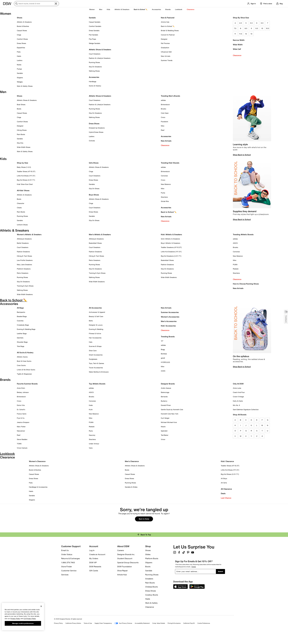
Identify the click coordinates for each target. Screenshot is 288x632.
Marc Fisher (21, 426)
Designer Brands (168, 383)
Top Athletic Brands (97, 383)
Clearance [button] (190, 9)
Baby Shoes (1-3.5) (24, 167)
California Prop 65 (189, 623)
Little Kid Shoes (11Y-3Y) (26, 176)
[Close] (41, 606)
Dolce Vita (21, 405)
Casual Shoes (22, 30)
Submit (220, 571)
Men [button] (100, 9)
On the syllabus (241, 356)
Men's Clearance (132, 461)
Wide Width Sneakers (25, 294)
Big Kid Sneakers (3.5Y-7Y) (171, 256)
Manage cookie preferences (23, 623)
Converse (164, 176)
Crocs (163, 117)
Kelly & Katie (238, 401)
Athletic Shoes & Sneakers (100, 49)
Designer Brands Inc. (126, 554)
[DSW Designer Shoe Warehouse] (7, 3)
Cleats (19, 207)
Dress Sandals (94, 30)
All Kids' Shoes (23, 190)
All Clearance (226, 489)
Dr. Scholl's (21, 409)
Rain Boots (21, 134)
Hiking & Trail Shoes (24, 256)
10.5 (267, 28)
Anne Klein (21, 388)
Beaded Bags (22, 316)
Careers (120, 550)
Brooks (163, 109)
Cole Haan (165, 113)
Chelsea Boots (151, 586)
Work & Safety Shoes (25, 86)
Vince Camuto (22, 448)
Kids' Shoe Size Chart (25, 184)
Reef (162, 130)
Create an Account (97, 554)
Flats (18, 52)
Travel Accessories (96, 367)
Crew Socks (21, 365)
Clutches (20, 320)
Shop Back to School (242, 154)
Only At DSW (238, 383)
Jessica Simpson (23, 422)
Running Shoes (94, 62)
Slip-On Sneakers (95, 66)
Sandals (20, 73)
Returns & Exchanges (70, 558)
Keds (91, 405)
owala (163, 371)
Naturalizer (21, 431)
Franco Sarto (21, 414)
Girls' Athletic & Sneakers (170, 239)
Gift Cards (93, 570)
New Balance (166, 184)
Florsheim (164, 121)
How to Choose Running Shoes (246, 283)
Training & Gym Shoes (25, 286)
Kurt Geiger (165, 418)
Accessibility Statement (142, 623)
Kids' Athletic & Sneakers (171, 234)
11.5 (240, 34)
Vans (90, 448)
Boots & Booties (23, 26)
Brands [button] (168, 9)
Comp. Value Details (158, 623)
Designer (164, 39)
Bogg (163, 349)
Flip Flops (92, 39)
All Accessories (95, 307)
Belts (91, 320)
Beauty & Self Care (96, 316)
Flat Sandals (93, 35)
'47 (162, 341)
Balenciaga (165, 392)
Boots (19, 109)
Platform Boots (151, 558)
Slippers (20, 77)
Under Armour (94, 443)
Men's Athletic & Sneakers (100, 234)
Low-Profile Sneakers (25, 260)
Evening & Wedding (96, 329)
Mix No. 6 (236, 405)
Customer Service (68, 570)
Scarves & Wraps (95, 346)
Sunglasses (93, 359)
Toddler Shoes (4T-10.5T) (26, 171)
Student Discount (124, 558)
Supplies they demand (244, 211)
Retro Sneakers (22, 273)
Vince (163, 439)
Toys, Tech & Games (96, 363)
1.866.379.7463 (68, 562)
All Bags (20, 307)
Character (20, 203)
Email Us (65, 550)
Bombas (164, 353)
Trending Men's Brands (170, 96)
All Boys (224, 478)
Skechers (164, 197)
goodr (163, 358)
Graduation (165, 47)
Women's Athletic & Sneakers (29, 234)
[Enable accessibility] (286, 312)
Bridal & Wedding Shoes (170, 30)
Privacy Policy (58, 623)
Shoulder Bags (22, 342)
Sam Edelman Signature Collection (246, 409)
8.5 (246, 28)
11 (235, 34)
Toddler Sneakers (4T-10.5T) (171, 247)
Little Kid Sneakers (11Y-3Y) (171, 251)
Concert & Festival (168, 35)
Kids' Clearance (227, 461)
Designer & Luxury (96, 325)
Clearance (237, 55)
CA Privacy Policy (30, 618)
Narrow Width (238, 40)
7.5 (235, 28)
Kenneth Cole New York (169, 414)
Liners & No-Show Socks (26, 369)
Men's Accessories (169, 321)
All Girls (224, 483)
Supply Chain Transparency (103, 623)
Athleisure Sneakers (24, 239)
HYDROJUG (165, 362)
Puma (163, 193)
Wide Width (238, 44)
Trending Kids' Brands (170, 162)
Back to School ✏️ (140, 9)
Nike (162, 126)
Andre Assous (166, 388)
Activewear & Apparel (97, 312)
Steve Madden (22, 439)
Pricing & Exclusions (174, 623)
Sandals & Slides (131, 487)
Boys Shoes (94, 194)
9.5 (256, 28)
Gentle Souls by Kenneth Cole (172, 409)
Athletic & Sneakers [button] (122, 9)
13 (251, 34)
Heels (19, 56)
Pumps (19, 69)
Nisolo (163, 426)
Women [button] (92, 9)
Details (193, 567)
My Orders (93, 558)
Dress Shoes (21, 43)
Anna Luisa (237, 388)
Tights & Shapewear (24, 374)
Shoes (19, 17)
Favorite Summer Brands (27, 383)
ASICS (235, 243)
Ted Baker (164, 435)
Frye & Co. (21, 418)
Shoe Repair (122, 570)
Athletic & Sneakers (24, 22)
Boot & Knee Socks (24, 361)
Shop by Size (22, 162)
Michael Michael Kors (169, 422)
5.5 (251, 23)
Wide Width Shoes (23, 147)
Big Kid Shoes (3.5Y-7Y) (26, 180)
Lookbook (178, 9)
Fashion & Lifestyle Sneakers (99, 58)
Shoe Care (93, 350)
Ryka (91, 431)
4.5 (240, 23)
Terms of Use (88, 623)
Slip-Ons (20, 143)
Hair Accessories (95, 338)
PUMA (235, 264)
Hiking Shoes (22, 130)
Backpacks (21, 312)
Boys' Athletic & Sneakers (170, 243)
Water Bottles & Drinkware (99, 372)
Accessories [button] (156, 9)
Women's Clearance (37, 461)
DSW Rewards (95, 566)
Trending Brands (168, 336)
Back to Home (144, 519)
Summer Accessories (170, 312)
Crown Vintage (238, 396)
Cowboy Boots (151, 594)
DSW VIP (93, 562)
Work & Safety (151, 603)
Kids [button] (108, 9)
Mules (19, 64)
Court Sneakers (94, 54)
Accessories (166, 136)
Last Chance (226, 498)
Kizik (91, 409)
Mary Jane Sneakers (24, 264)
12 (246, 34)
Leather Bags (22, 333)
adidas (163, 100)
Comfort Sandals (95, 26)
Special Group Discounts (127, 562)
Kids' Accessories (168, 325)
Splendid (164, 431)
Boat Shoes (21, 104)
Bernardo (164, 396)
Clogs (19, 35)
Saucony (92, 435)
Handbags (92, 81)
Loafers (19, 60)
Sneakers (149, 578)
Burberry (164, 401)
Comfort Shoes (22, 39)
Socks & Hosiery (95, 86)
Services (64, 574)
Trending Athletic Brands (243, 234)
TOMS (19, 443)
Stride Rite (165, 201)
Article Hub (165, 22)
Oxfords (92, 140)
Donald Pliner (166, 405)
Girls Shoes (93, 162)
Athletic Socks (22, 357)
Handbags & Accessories (38, 487)
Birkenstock (165, 104)
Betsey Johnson (23, 392)
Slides (147, 554)
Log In (91, 550)
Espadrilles (21, 47)
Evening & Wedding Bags (26, 329)
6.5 (262, 23)
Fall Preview (165, 43)
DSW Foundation (124, 566)
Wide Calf (237, 49)
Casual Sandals (94, 22)
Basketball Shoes (95, 243)
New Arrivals (165, 56)
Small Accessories (95, 355)
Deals (223, 493)
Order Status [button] (66, 554)
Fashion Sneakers (23, 251)
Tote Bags (20, 346)
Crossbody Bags (23, 325)
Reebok (235, 269)
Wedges (20, 82)
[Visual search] (56, 3)
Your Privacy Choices (125, 623)
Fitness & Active (95, 333)
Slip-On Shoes (94, 188)
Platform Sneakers (23, 269)
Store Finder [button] (66, 566)
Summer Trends (166, 60)
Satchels (20, 338)
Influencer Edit (166, 52)
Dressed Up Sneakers (97, 128)
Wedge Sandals (94, 43)
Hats (90, 342)
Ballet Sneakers (23, 243)
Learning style (240, 144)
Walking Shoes (94, 71)
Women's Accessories (170, 316)
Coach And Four (239, 392)
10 (262, 28)
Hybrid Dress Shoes (96, 132)
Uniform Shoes (22, 224)
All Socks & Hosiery (25, 352)
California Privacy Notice (73, 623)
